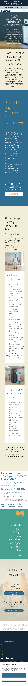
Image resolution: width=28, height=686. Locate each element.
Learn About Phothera (14, 610)
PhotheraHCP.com (14, 5)
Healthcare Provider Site (11, 7)
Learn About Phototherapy (14, 194)
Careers (3, 648)
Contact (3, 654)
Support (22, 7)
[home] (10, 10)
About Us (3, 644)
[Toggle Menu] (24, 10)
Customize (14, 679)
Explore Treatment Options (14, 593)
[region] (14, 674)
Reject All (14, 683)
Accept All (14, 675)
